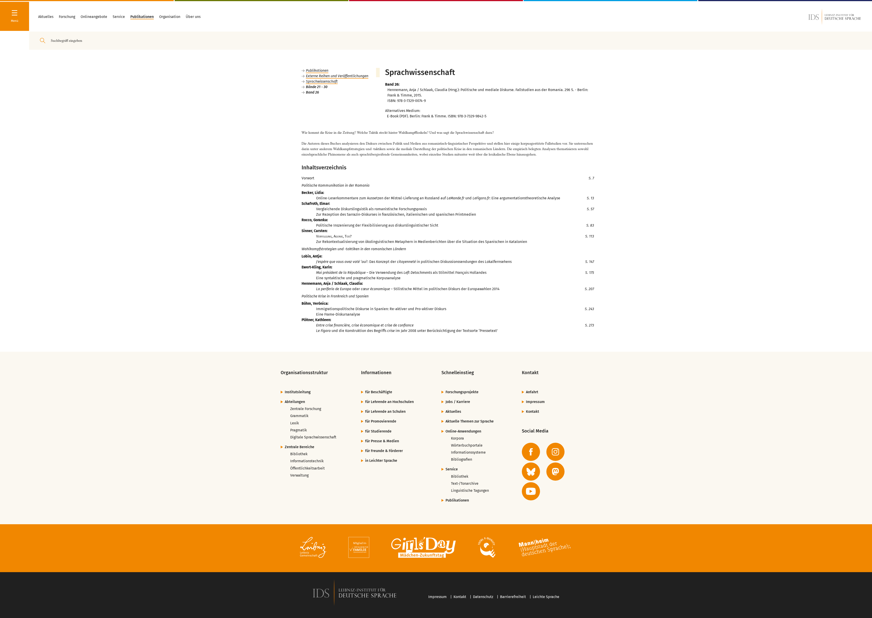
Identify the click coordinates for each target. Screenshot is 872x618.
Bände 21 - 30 (316, 87)
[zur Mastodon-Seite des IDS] (555, 471)
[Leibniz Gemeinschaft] (313, 548)
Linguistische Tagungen (470, 490)
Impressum (535, 402)
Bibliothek (298, 454)
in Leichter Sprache (381, 460)
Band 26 (312, 92)
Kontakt (532, 411)
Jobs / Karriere (458, 402)
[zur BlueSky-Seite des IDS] (531, 471)
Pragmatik (298, 430)
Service (452, 469)
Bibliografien (461, 459)
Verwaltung (299, 475)
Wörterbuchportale (467, 445)
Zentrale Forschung (305, 409)
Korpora (457, 438)
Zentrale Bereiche (299, 447)
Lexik (294, 423)
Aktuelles (453, 411)
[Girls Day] (423, 548)
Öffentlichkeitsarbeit (307, 468)
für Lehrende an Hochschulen (389, 402)
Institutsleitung (298, 392)
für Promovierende (380, 421)
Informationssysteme (468, 452)
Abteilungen (295, 402)
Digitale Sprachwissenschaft (313, 437)
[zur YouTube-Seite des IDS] (531, 491)
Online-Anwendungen (463, 431)
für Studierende (378, 431)
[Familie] (358, 548)
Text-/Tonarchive (464, 483)
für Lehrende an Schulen (385, 411)
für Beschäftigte (378, 392)
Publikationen (317, 70)
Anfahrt (532, 392)
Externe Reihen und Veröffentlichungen (337, 76)
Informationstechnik (307, 461)
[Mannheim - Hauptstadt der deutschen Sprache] (544, 548)
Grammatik (299, 416)
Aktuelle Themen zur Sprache (470, 421)
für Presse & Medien (382, 441)
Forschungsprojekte (462, 392)
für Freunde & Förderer (384, 451)
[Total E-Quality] (486, 548)
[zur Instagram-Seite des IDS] (555, 452)
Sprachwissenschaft (322, 81)
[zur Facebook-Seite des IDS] (531, 452)
